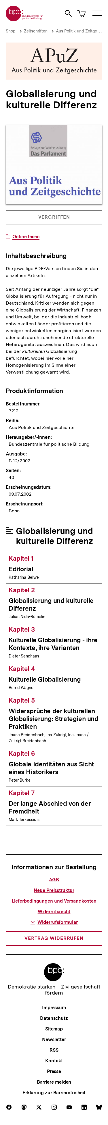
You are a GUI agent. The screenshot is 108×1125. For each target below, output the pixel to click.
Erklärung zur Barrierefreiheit (54, 1092)
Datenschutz (54, 1018)
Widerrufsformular (57, 922)
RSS (54, 1050)
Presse (54, 1071)
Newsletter (54, 1039)
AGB (54, 879)
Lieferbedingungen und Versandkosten (54, 901)
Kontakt (53, 1061)
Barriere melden (54, 1082)
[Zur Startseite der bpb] (24, 19)
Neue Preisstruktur (54, 890)
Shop (11, 31)
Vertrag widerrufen (54, 938)
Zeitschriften (36, 31)
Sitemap (54, 1029)
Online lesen (25, 237)
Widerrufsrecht (54, 911)
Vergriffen (54, 219)
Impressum (54, 1007)
